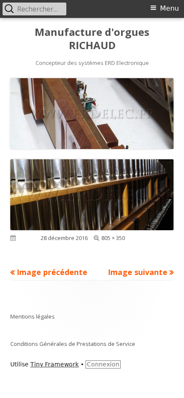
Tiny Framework (54, 364)
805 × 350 (113, 238)
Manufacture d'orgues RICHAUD (92, 39)
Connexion (103, 364)
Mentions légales (32, 316)
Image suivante (137, 272)
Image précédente (52, 272)
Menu (169, 8)
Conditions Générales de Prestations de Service (72, 344)
